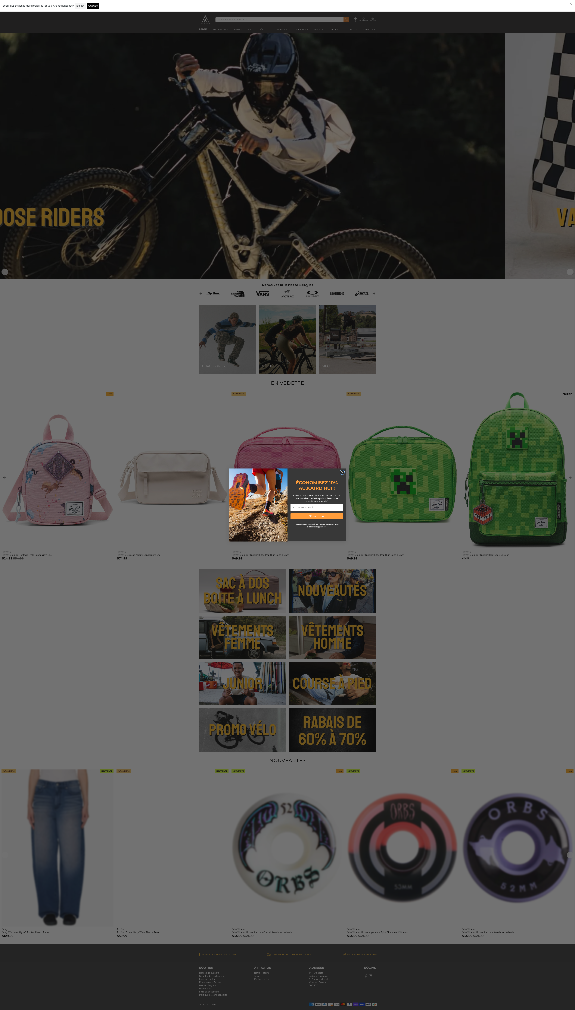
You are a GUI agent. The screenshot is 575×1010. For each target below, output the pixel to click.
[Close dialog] (342, 472)
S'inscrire (316, 516)
